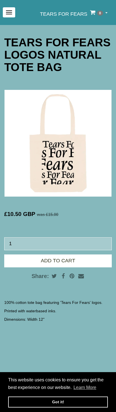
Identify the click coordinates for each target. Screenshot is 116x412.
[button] (99, 12)
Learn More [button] (84, 387)
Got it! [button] (58, 402)
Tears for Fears (63, 14)
